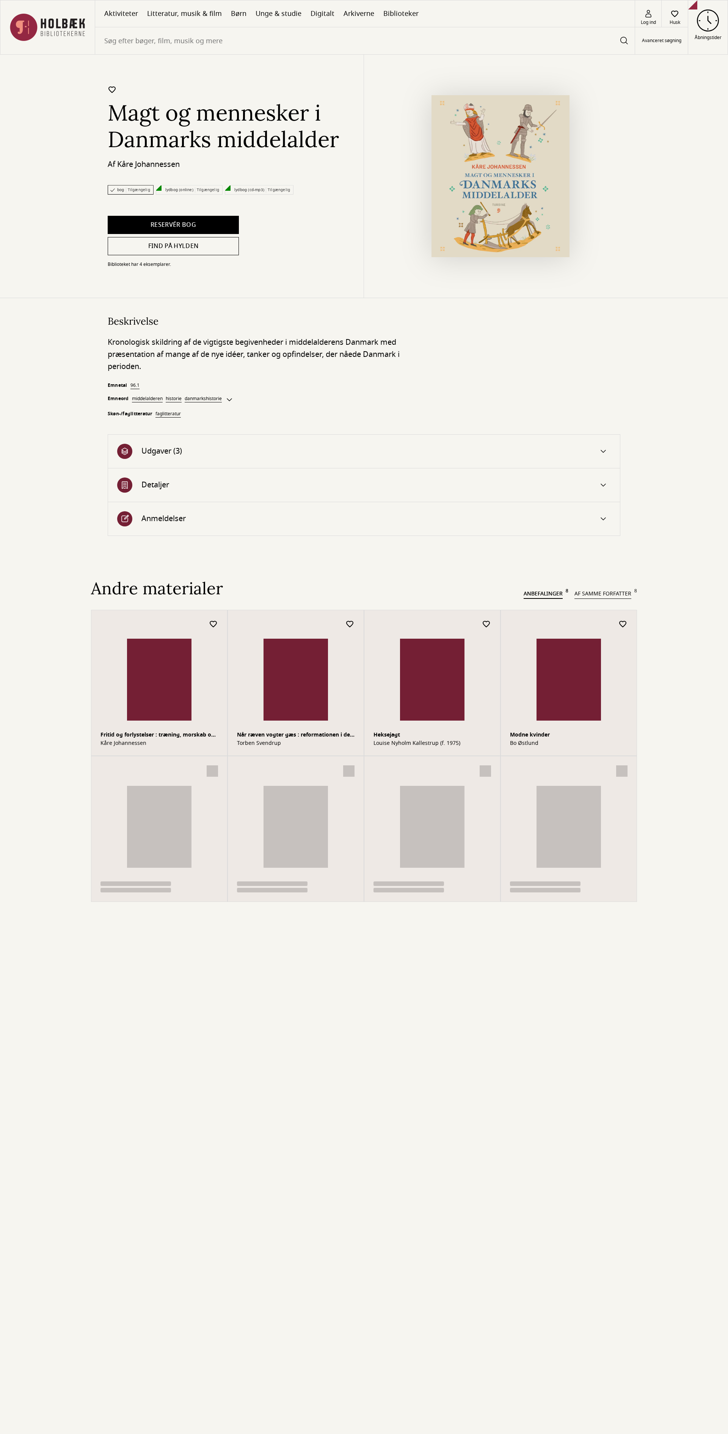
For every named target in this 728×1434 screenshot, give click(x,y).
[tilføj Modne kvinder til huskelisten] (623, 624)
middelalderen (147, 398)
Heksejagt (386, 735)
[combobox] (365, 40)
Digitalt (322, 14)
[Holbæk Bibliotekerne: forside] (47, 27)
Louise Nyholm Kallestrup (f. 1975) (416, 743)
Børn (238, 14)
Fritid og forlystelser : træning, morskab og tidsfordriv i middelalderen (157, 735)
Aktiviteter (121, 14)
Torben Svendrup (259, 743)
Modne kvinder (530, 735)
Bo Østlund (524, 743)
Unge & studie (278, 14)
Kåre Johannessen (148, 164)
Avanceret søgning (661, 41)
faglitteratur (168, 413)
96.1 (135, 385)
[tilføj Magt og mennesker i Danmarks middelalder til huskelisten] (112, 89)
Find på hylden (173, 246)
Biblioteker (401, 14)
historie (174, 398)
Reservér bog (173, 224)
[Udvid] (229, 399)
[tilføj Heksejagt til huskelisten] (486, 624)
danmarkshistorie (203, 398)
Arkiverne (359, 14)
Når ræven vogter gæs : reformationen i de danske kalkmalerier (293, 735)
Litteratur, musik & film (184, 14)
